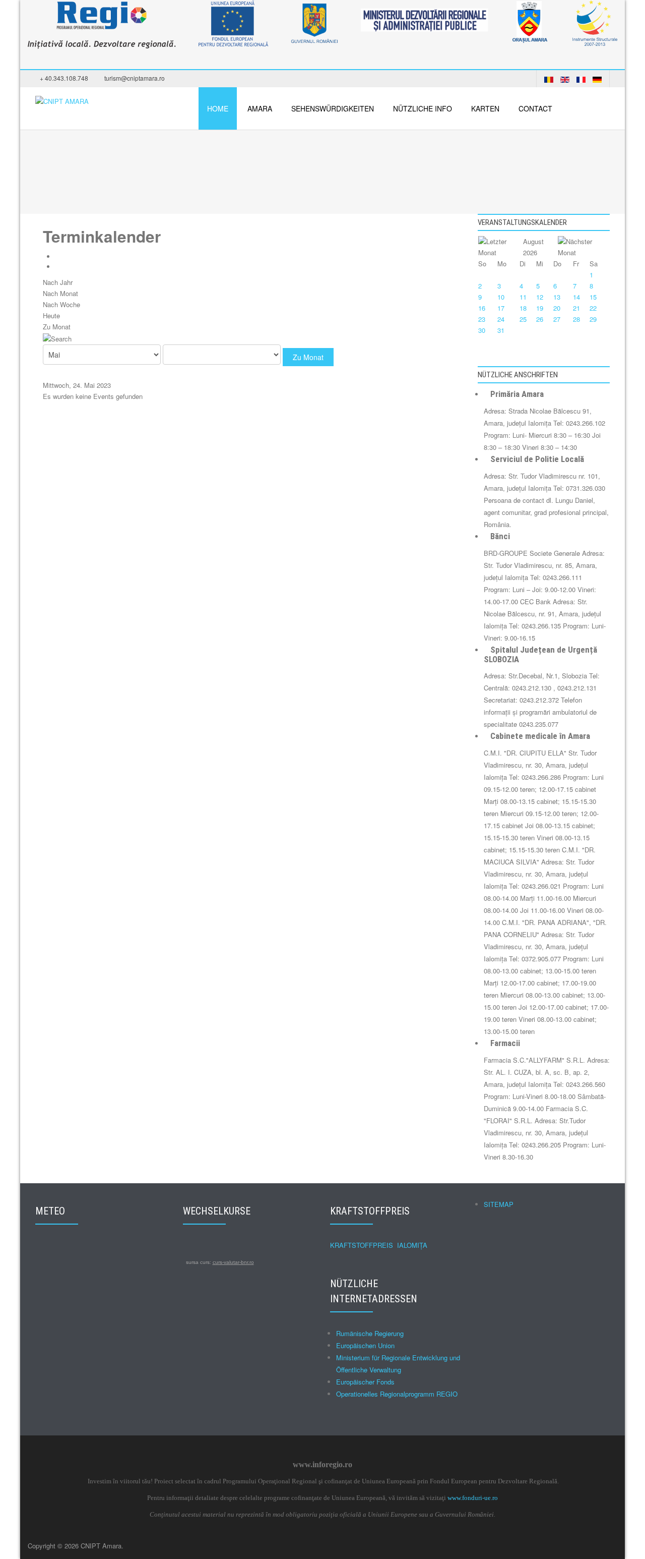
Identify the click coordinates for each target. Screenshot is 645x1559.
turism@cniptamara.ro (134, 78)
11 (523, 297)
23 (481, 319)
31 (500, 330)
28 (576, 319)
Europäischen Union (365, 1345)
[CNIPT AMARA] (62, 100)
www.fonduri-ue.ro (472, 1498)
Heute (51, 315)
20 (556, 308)
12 (539, 297)
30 (481, 330)
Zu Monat (57, 326)
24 (500, 319)
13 (556, 297)
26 (539, 319)
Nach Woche (61, 304)
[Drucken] (60, 256)
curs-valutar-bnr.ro (233, 1262)
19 (539, 308)
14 (576, 297)
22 (593, 308)
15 (593, 297)
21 (576, 308)
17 (500, 308)
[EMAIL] (60, 266)
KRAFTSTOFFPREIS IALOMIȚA (378, 1245)
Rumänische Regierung (370, 1333)
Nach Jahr (58, 282)
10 (500, 297)
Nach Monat (60, 293)
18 (523, 308)
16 (481, 308)
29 (593, 319)
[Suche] (57, 337)
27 (556, 319)
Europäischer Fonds (365, 1382)
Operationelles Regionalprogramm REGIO (397, 1394)
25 (523, 319)
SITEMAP (498, 1204)
